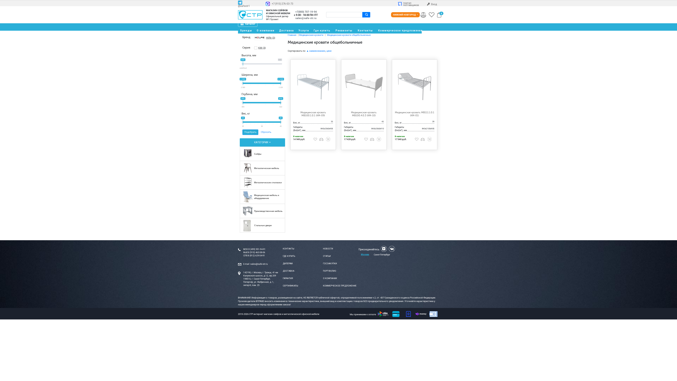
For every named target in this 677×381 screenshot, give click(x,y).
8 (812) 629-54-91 (256, 255)
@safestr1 (244, 6)
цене (329, 51)
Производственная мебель (268, 211)
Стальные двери (263, 225)
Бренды (246, 30)
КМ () (262, 47)
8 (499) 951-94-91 (257, 249)
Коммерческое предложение (400, 30)
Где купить (322, 30)
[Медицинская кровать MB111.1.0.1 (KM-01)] (415, 85)
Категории (261, 142)
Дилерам (288, 263)
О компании (266, 30)
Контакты (365, 30)
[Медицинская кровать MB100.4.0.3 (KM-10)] (364, 85)
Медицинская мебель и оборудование (266, 197)
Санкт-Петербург (382, 254)
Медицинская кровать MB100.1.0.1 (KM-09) (313, 114)
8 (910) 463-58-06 (256, 252)
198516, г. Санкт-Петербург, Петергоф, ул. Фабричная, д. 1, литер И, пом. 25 (258, 282)
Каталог (250, 23)
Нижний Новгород (404, 15)
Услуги (303, 30)
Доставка (286, 30)
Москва (365, 254)
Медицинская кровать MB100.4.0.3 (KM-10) (364, 114)
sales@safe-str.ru (259, 264)
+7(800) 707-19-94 (306, 11)
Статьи (327, 256)
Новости (328, 248)
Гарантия (288, 278)
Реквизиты (344, 30)
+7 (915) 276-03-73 (282, 3)
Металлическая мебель (266, 168)
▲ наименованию (315, 51)
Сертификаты (290, 286)
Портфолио (329, 271)
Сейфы (257, 153)
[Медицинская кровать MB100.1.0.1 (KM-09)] (313, 85)
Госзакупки (330, 263)
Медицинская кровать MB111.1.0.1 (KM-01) (414, 114)
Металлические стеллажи (268, 182)
